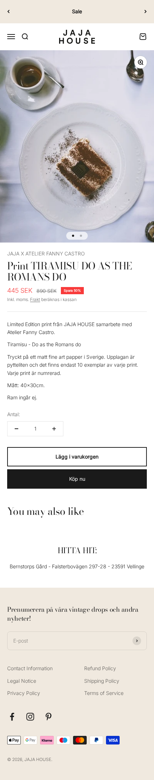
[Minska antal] (16, 429)
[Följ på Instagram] (30, 717)
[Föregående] (8, 12)
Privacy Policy (23, 693)
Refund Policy (100, 668)
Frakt (35, 299)
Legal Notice (21, 681)
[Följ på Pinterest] (48, 717)
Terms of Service (104, 693)
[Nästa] (145, 12)
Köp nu (77, 479)
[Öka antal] (54, 429)
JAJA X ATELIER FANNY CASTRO (46, 253)
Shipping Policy (101, 681)
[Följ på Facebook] (12, 717)
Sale (77, 11)
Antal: (13, 414)
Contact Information (30, 668)
